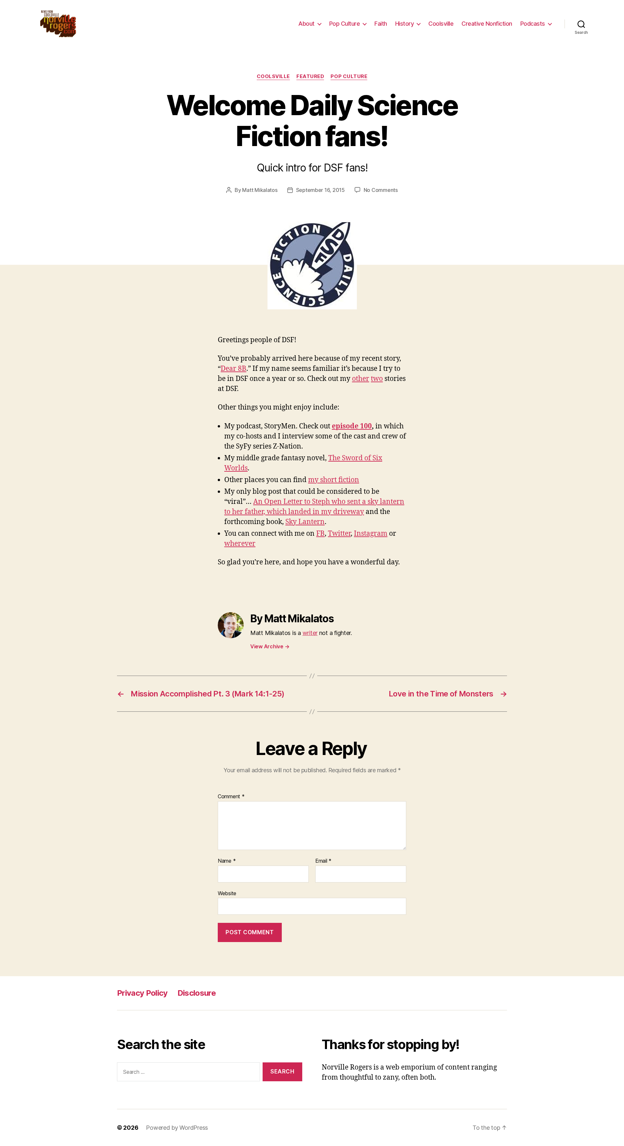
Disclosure (196, 993)
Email (323, 861)
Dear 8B (233, 368)
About (306, 23)
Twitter (339, 533)
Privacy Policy (142, 993)
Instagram (370, 533)
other (360, 378)
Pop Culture (344, 23)
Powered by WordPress (177, 1127)
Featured (310, 76)
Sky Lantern (305, 522)
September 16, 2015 (320, 190)
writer (310, 632)
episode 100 (352, 426)
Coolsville (440, 23)
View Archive (269, 646)
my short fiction (333, 480)
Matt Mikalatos (259, 190)
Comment (231, 797)
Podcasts (532, 23)
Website (227, 893)
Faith (380, 23)
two (377, 378)
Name (227, 861)
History (404, 23)
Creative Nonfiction (487, 23)
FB (320, 533)
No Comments (381, 190)
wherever (239, 543)
